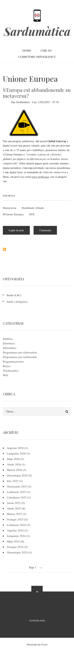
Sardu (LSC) (14, 295)
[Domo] (37, 15)
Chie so (46, 50)
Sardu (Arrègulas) (17, 301)
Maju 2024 (13, 541)
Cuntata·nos (37, 620)
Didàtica (8, 339)
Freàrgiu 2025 (15, 519)
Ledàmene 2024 (16, 525)
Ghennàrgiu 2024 (17, 552)
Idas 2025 (13, 481)
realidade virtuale (33, 208)
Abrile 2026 (14, 464)
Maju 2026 (13, 459)
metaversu (10, 208)
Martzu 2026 (14, 470)
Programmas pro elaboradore (20, 352)
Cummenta (45, 230)
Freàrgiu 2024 (15, 547)
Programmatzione (13, 361)
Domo (26, 50)
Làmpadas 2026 (16, 453)
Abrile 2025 (14, 508)
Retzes (7, 366)
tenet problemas (40, 177)
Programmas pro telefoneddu (20, 357)
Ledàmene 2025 (16, 492)
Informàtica (9, 348)
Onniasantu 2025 (17, 486)
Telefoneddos (11, 370)
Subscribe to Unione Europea (4, 249)
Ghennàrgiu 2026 (17, 475)
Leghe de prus (19, 231)
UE (33, 214)
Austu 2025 (14, 503)
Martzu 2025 (14, 514)
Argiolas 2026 (15, 448)
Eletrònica (9, 343)
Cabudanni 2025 (17, 497)
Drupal (44, 644)
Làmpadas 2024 (16, 536)
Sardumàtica (37, 31)
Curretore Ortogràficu (37, 57)
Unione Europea (14, 214)
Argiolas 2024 (15, 530)
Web (5, 375)
